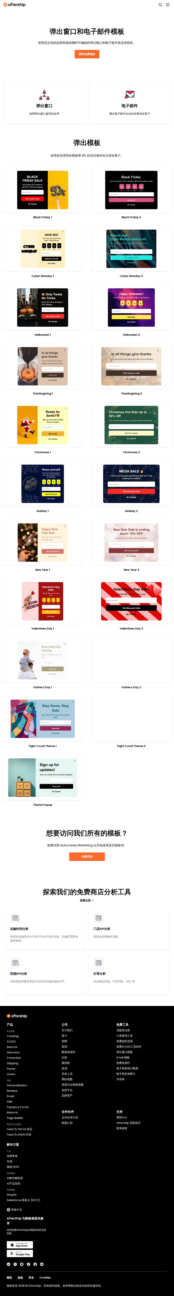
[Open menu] (168, 5)
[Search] (160, 4)
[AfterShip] (15, 5)
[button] (43, 190)
